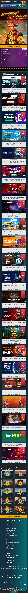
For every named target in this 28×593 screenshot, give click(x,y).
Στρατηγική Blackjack (11, 545)
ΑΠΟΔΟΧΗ (14, 592)
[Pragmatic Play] (24, 49)
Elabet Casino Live (10, 530)
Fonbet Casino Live (10, 533)
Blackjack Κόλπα (10, 543)
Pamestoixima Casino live (12, 532)
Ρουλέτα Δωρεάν (10, 560)
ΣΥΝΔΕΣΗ (16, 1)
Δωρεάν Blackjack (10, 547)
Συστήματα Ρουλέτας (11, 559)
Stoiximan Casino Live (11, 527)
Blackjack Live (9, 548)
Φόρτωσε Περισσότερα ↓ (14, 516)
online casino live (9, 2)
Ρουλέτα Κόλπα (10, 557)
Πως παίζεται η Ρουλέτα (12, 555)
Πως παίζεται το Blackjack (12, 542)
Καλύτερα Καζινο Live (11, 535)
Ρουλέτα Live (9, 562)
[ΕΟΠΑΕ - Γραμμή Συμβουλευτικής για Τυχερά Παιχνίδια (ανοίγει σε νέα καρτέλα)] (17, 582)
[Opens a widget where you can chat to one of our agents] (22, 590)
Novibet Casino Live (11, 528)
